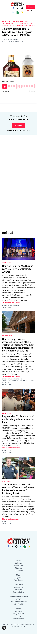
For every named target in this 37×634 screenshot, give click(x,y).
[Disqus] (18, 166)
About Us (18, 585)
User (18, 575)
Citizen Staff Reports (10, 39)
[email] (22, 12)
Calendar (18, 563)
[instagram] (22, 8)
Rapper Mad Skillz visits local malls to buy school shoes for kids (18, 419)
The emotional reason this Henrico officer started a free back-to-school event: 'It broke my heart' (18, 489)
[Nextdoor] (17, 12)
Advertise (18, 590)
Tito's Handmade (21, 23)
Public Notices (18, 619)
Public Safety (7, 481)
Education (18, 568)
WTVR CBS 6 (6, 450)
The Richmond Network (18, 602)
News (18, 560)
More (18, 609)
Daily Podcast (18, 614)
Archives (18, 611)
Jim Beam (20, 25)
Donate (30, 7)
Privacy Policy (18, 592)
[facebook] (13, 8)
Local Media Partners (18, 597)
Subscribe (18, 125)
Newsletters (18, 580)
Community (6, 22)
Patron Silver (7, 23)
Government (18, 22)
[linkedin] (13, 12)
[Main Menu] (3, 8)
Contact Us (18, 587)
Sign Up (18, 578)
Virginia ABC (30, 25)
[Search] (6, 8)
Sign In (27, 130)
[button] (4, 628)
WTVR (18, 599)
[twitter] (17, 8)
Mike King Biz (19, 604)
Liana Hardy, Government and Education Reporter (18, 381)
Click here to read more (11, 302)
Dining (27, 22)
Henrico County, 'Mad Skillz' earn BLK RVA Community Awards (17, 268)
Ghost (32, 624)
